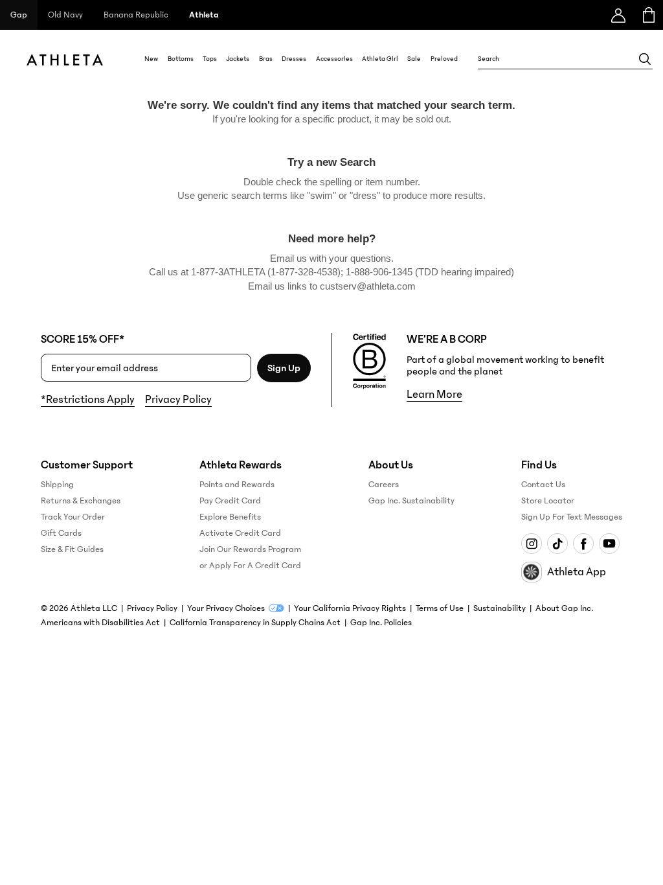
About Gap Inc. (564, 608)
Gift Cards (61, 533)
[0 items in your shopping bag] (648, 15)
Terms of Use (440, 608)
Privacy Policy (178, 399)
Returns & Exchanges (80, 501)
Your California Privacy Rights (350, 608)
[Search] (645, 59)
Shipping (57, 484)
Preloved (444, 59)
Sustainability (499, 608)
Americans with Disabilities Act (100, 622)
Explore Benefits (230, 517)
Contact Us (543, 484)
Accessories (334, 59)
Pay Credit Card (230, 501)
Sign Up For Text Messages (571, 517)
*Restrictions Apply (88, 399)
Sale (414, 59)
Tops (210, 59)
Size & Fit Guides (72, 549)
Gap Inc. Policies (381, 622)
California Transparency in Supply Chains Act (255, 622)
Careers (383, 484)
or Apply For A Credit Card (250, 565)
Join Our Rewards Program (250, 549)
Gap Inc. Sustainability (411, 501)
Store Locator (547, 501)
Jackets (237, 59)
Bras (266, 59)
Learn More (434, 394)
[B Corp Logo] (369, 361)
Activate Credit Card (240, 533)
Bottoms (181, 59)
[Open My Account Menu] (618, 15)
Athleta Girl (380, 59)
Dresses (294, 59)
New (151, 59)
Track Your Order (73, 517)
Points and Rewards (237, 484)
